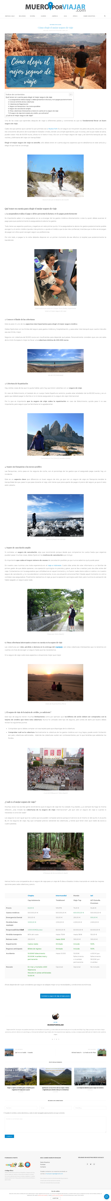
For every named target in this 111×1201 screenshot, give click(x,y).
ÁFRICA (75, 16)
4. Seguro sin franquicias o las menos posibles (24, 106)
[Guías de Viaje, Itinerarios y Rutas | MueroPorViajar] (55, 7)
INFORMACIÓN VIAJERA (55, 24)
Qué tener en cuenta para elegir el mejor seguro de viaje (29, 97)
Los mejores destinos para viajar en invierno (90, 1088)
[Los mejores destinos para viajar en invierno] (90, 1076)
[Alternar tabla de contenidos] (70, 94)
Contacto (43, 1167)
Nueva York (53, 129)
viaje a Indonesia (54, 565)
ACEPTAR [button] (55, 1198)
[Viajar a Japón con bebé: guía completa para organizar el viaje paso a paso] (21, 1076)
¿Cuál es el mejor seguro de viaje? (19, 116)
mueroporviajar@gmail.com (54, 1173)
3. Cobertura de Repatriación (18, 104)
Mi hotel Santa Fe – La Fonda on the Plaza (84, 1052)
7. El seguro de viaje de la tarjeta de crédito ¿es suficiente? (28, 113)
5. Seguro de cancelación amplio (19, 108)
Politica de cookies (44, 1182)
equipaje (59, 647)
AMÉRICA (55, 16)
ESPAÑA (32, 16)
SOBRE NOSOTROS (89, 16)
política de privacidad (57, 1195)
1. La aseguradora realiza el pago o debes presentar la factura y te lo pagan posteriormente (40, 99)
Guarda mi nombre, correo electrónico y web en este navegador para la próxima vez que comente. (35, 1113)
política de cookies (42, 1195)
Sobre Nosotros (45, 1162)
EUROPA (43, 16)
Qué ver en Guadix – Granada (24, 1052)
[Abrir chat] (106, 1196)
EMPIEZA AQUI (10, 16)
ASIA (65, 16)
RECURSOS (22, 16)
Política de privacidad (55, 1182)
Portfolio (42, 1164)
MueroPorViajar (55, 1025)
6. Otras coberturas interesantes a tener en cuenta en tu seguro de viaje (33, 111)
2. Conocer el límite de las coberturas (21, 102)
